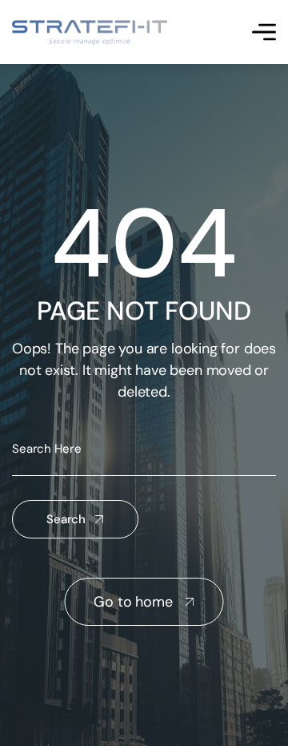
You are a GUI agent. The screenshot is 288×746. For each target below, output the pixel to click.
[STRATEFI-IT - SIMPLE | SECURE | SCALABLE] (89, 32)
